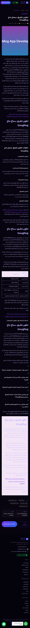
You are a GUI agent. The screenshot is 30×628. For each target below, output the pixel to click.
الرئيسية (27, 10)
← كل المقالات (24, 524)
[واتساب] (4, 624)
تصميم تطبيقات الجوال (13, 500)
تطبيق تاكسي (26, 584)
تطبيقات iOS (25, 563)
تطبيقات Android (24, 565)
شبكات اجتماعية (25, 593)
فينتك (27, 591)
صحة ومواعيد (25, 589)
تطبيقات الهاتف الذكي (23, 503)
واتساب (14, 2)
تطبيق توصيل (25, 582)
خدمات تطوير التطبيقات (23, 506)
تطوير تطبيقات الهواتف (14, 503)
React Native (25, 570)
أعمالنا (27, 605)
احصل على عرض (5, 2)
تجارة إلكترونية (25, 586)
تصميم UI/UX (25, 572)
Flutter (26, 567)
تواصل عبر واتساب (21, 555)
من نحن (26, 601)
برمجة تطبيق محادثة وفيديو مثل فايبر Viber (18, 114)
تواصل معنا (26, 612)
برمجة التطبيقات (21, 500)
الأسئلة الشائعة (25, 608)
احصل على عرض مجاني (9, 524)
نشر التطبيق (26, 574)
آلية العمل (26, 603)
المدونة (22, 10)
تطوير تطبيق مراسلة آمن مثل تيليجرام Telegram (17, 116)
